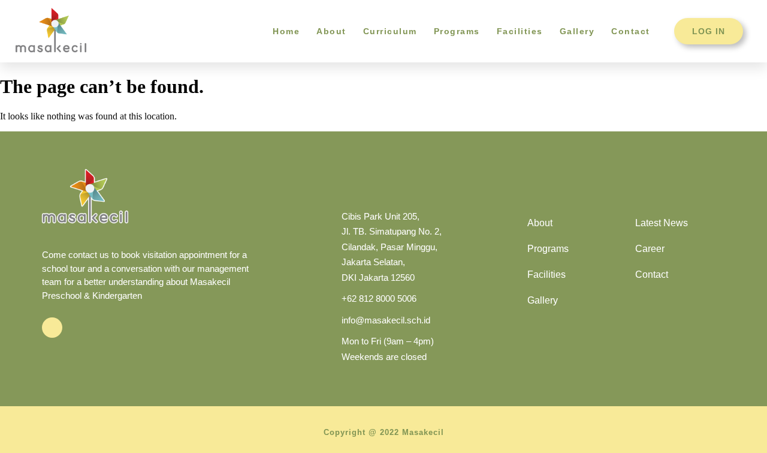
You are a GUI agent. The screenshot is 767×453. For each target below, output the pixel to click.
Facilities (520, 31)
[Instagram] (52, 327)
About (331, 31)
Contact (630, 31)
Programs (457, 31)
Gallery (577, 31)
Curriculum (390, 31)
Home (286, 31)
